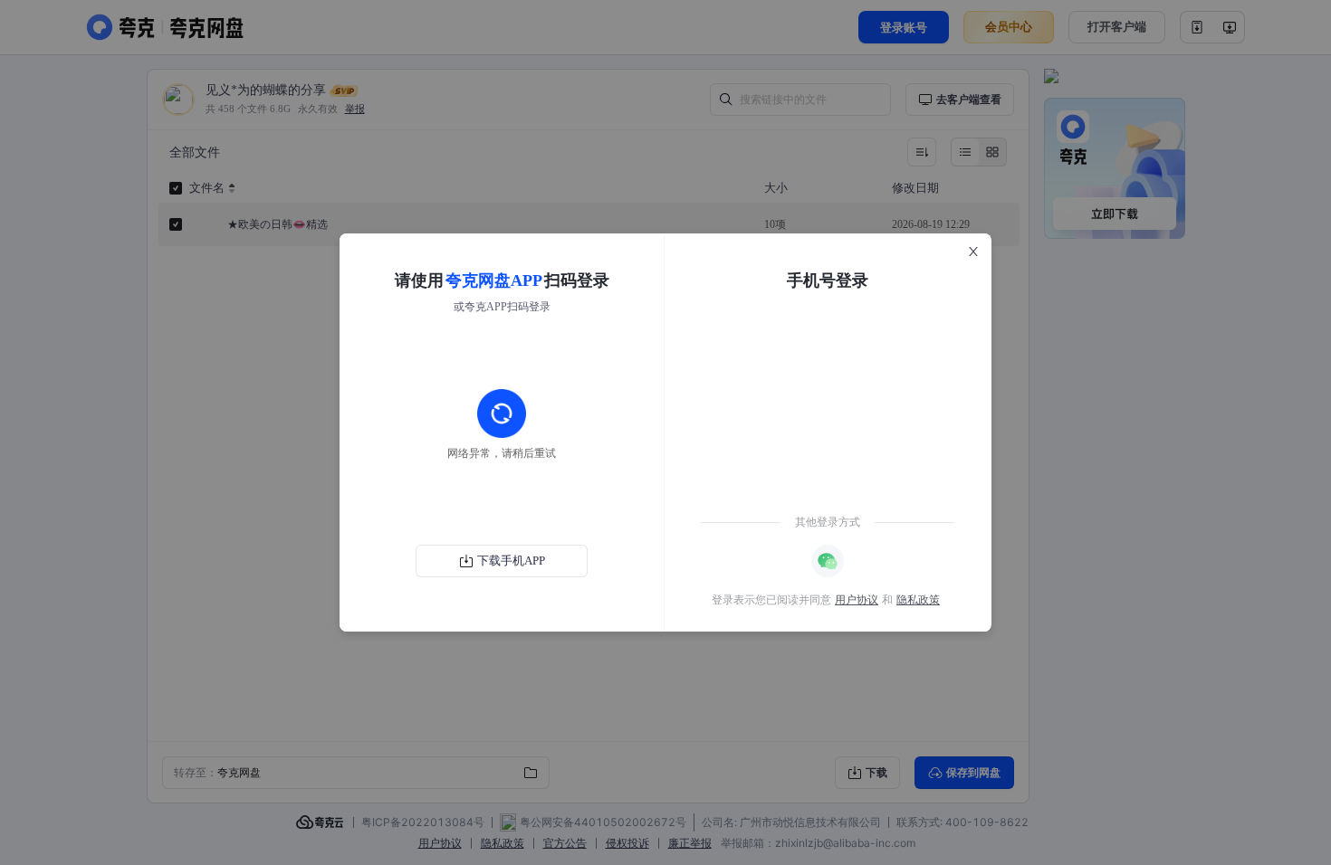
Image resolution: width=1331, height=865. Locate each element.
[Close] (973, 251)
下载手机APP (511, 560)
